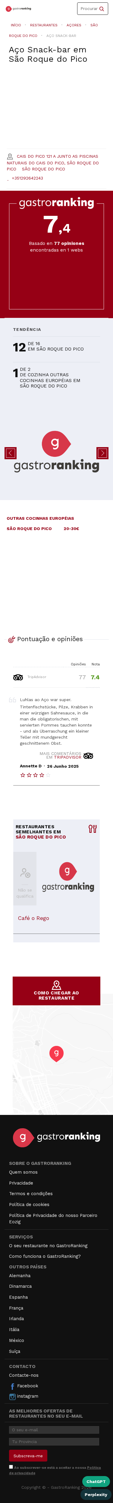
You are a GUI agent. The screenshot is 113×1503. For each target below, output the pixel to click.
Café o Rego (33, 918)
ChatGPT (96, 1481)
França (16, 1308)
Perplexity (96, 1494)
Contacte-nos (24, 1375)
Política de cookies (29, 1204)
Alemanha (19, 1275)
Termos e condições (31, 1193)
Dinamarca (20, 1286)
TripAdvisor (36, 677)
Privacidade (21, 1183)
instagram (27, 1396)
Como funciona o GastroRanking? (45, 1256)
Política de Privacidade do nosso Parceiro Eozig (53, 1218)
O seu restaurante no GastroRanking (48, 1245)
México (16, 1340)
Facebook (27, 1386)
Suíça (14, 1351)
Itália (14, 1329)
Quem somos (23, 1172)
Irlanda (16, 1318)
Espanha (18, 1297)
